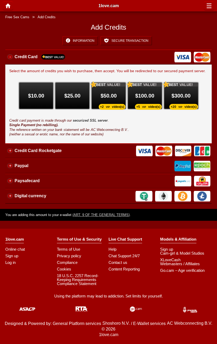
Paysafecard (27, 180)
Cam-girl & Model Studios (182, 253)
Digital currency (30, 196)
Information (83, 41)
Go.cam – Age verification (182, 270)
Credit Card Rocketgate (38, 150)
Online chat (15, 249)
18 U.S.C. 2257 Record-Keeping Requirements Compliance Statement (77, 279)
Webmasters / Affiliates (180, 264)
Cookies (64, 269)
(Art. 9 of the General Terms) (101, 215)
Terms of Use (68, 249)
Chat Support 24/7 (124, 256)
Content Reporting (124, 269)
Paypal (21, 165)
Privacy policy (69, 256)
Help (112, 249)
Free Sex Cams (17, 17)
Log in (10, 262)
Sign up (11, 256)
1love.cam (108, 6)
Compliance (67, 262)
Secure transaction (129, 41)
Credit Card (39, 56)
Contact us (117, 262)
